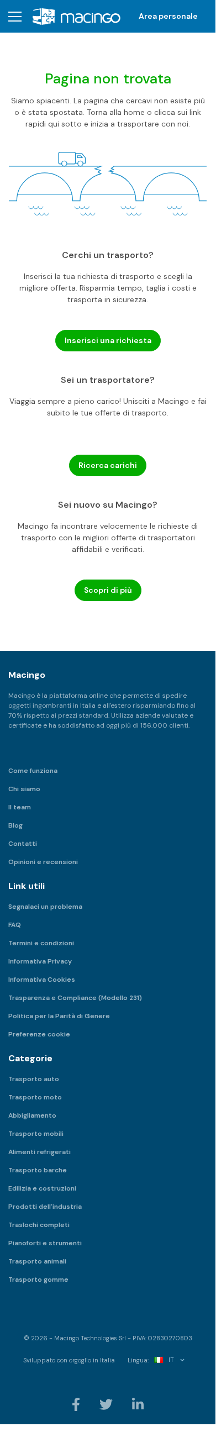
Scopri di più (108, 590)
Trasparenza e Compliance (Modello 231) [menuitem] (75, 997)
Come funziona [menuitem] (32, 770)
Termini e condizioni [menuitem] (41, 943)
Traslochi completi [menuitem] (39, 1224)
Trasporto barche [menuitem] (37, 1170)
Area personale (168, 16)
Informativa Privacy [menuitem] (40, 961)
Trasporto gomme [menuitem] (38, 1279)
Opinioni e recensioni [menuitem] (43, 861)
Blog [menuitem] (15, 825)
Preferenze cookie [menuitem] (39, 1034)
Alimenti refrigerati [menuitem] (39, 1151)
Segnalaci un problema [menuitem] (45, 906)
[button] (15, 16)
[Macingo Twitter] (106, 1403)
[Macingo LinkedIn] (138, 1403)
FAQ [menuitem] (14, 924)
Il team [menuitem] (19, 807)
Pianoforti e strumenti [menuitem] (45, 1243)
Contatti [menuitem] (22, 843)
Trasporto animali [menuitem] (37, 1261)
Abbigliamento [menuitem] (32, 1115)
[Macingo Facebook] (77, 1403)
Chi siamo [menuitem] (24, 789)
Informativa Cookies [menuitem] (41, 979)
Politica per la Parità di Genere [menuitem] (59, 1016)
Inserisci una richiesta (108, 340)
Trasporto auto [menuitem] (33, 1079)
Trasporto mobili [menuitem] (36, 1133)
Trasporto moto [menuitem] (35, 1097)
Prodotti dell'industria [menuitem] (45, 1206)
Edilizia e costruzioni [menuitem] (42, 1188)
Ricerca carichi (107, 465)
